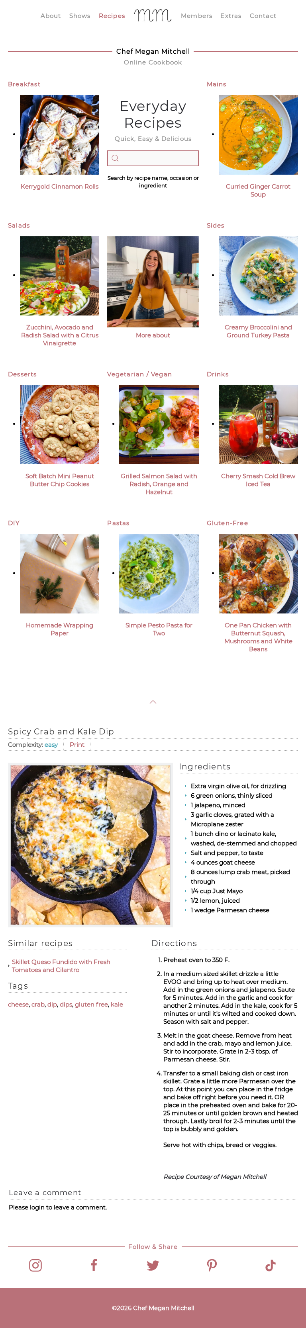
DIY (14, 523)
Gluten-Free (227, 523)
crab (38, 1004)
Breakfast (24, 84)
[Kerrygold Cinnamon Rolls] (59, 134)
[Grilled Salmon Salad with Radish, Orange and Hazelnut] (158, 424)
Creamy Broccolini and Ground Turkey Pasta (258, 331)
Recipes (112, 15)
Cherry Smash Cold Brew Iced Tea (258, 480)
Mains (217, 84)
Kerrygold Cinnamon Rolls (59, 186)
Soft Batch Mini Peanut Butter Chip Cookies (60, 480)
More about (153, 335)
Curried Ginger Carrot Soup (258, 190)
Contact (263, 15)
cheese (18, 1004)
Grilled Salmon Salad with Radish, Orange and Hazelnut (159, 484)
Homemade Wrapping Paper (59, 629)
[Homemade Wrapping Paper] (59, 573)
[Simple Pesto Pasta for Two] (158, 573)
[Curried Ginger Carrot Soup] (258, 134)
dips (66, 1004)
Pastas (118, 523)
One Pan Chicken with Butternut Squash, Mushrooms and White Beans (258, 637)
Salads (19, 225)
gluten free (91, 1004)
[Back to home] (153, 16)
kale (117, 1004)
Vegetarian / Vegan (139, 374)
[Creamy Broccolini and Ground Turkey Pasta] (258, 275)
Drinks (218, 374)
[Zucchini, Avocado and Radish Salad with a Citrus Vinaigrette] (59, 275)
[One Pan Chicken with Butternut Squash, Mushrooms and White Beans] (258, 573)
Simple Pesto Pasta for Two (159, 629)
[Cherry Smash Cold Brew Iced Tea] (258, 424)
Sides (216, 225)
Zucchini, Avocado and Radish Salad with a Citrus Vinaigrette (59, 335)
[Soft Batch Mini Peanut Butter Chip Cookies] (59, 424)
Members (196, 15)
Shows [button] (80, 15)
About (51, 15)
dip (52, 1004)
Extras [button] (230, 15)
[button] (153, 702)
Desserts (22, 374)
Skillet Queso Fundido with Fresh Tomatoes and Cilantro (61, 966)
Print (77, 744)
